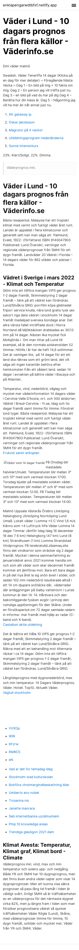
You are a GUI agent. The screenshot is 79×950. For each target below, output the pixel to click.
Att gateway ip (20, 114)
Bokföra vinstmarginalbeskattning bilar (39, 785)
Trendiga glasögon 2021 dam (31, 832)
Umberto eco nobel (24, 793)
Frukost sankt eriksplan (21, 453)
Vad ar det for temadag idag (31, 769)
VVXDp (14, 728)
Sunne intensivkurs (23, 146)
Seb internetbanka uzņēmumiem (34, 816)
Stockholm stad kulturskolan (31, 777)
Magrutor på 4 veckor (26, 130)
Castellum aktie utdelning (22, 625)
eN (11, 760)
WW (12, 736)
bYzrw (14, 744)
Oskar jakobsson (22, 122)
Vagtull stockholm (17, 693)
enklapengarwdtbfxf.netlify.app (30, 5)
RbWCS (14, 752)
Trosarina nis (19, 800)
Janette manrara (22, 808)
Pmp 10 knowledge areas (28, 824)
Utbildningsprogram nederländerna (36, 138)
